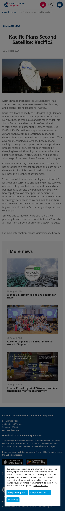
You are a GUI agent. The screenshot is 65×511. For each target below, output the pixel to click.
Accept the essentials (40, 492)
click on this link (41, 485)
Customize (13, 499)
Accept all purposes (17, 492)
